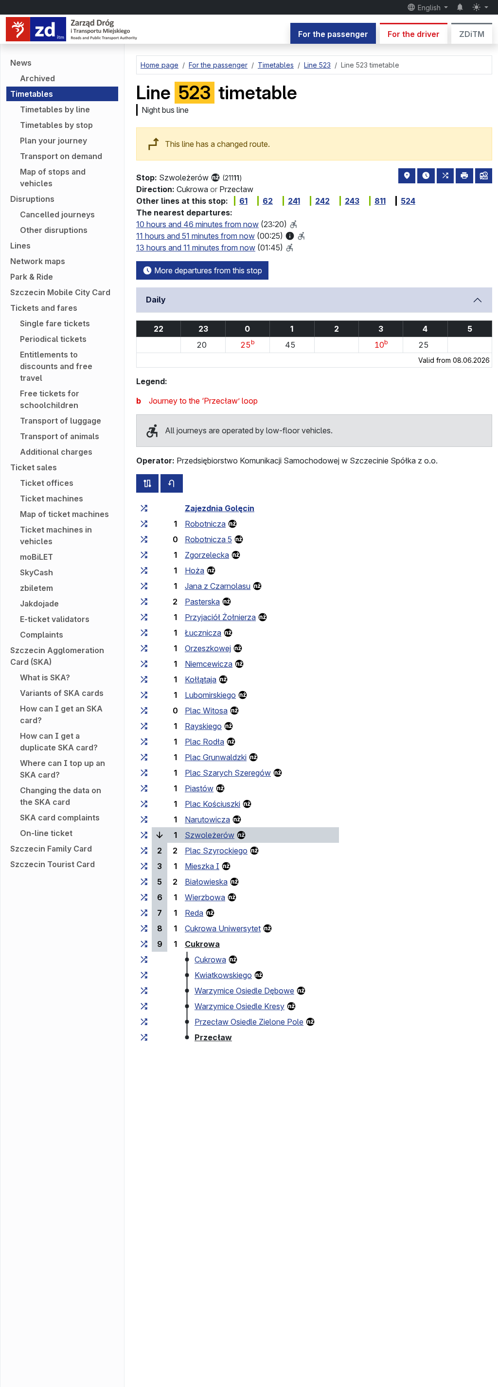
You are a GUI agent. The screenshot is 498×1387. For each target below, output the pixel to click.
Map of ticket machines (64, 514)
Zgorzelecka (207, 555)
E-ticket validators (54, 619)
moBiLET (36, 557)
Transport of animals (59, 436)
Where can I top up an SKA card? (62, 769)
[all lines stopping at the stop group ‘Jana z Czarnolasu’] (144, 586)
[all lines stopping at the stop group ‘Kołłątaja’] (144, 679)
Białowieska (206, 882)
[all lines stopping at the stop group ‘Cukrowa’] (144, 944)
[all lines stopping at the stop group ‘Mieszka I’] (144, 866)
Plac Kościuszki (212, 804)
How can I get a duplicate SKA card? (59, 741)
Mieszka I (202, 866)
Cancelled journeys (57, 214)
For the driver (414, 34)
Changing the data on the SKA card (60, 796)
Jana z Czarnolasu (217, 586)
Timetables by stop (56, 125)
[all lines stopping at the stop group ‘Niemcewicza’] (144, 664)
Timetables (31, 94)
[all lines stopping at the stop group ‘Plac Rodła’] (144, 742)
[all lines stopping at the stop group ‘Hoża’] (144, 570)
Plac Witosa (206, 710)
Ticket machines (51, 498)
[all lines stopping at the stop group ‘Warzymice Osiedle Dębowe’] (144, 991)
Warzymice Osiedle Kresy (240, 1006)
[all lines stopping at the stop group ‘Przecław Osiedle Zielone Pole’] (144, 1022)
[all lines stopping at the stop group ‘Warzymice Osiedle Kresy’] (144, 1006)
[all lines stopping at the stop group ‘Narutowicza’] (144, 819)
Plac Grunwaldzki (216, 757)
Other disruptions (54, 230)
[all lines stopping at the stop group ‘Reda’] (144, 913)
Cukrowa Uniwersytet (223, 928)
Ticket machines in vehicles (56, 535)
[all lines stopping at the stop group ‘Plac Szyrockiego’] (144, 850)
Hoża (194, 570)
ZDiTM (471, 34)
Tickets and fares (43, 308)
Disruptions (32, 199)
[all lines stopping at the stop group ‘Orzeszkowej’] (144, 648)
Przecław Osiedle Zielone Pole (249, 1022)
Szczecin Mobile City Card (60, 292)
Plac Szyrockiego (216, 850)
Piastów (199, 788)
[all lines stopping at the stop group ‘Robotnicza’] (144, 524)
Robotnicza (205, 524)
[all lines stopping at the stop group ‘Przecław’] (144, 1037)
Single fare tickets (55, 323)
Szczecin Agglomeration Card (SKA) (57, 656)
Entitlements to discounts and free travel (56, 366)
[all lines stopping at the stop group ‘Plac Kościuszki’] (144, 804)
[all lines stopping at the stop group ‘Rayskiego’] (144, 726)
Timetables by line (55, 109)
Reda (194, 913)
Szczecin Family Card (51, 849)
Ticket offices (46, 483)
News (21, 63)
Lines (20, 245)
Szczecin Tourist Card (52, 864)
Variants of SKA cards (62, 693)
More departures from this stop (207, 270)
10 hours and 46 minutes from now (197, 224)
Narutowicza (207, 819)
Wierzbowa (205, 897)
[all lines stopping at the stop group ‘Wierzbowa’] (144, 897)
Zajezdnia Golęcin (219, 508)
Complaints (41, 635)
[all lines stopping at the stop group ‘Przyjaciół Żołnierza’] (144, 617)
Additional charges (56, 452)
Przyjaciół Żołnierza (220, 617)
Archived (37, 78)
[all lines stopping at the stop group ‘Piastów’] (144, 788)
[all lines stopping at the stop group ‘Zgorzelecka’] (144, 555)
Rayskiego (203, 726)
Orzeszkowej (208, 648)
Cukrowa (202, 944)
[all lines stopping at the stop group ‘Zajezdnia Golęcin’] (144, 508)
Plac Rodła (204, 742)
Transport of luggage (60, 421)
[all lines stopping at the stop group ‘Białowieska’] (144, 882)
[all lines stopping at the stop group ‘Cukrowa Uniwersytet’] (144, 928)
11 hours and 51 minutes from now (195, 236)
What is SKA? (45, 677)
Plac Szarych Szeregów (228, 773)
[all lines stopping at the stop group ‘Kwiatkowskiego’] (144, 975)
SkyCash (36, 572)
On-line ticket (46, 833)
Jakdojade (39, 603)
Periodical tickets (53, 339)
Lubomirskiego (210, 695)
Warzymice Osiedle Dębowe (244, 991)
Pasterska (202, 601)
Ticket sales (33, 467)
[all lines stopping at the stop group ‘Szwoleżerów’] (144, 835)
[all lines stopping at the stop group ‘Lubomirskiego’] (144, 695)
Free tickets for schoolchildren (49, 399)
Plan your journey (53, 140)
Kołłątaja (200, 679)
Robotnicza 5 (208, 539)
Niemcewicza (208, 664)
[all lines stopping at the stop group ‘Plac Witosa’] (144, 710)
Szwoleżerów (209, 835)
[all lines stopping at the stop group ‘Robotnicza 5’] (144, 539)
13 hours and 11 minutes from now (195, 247)
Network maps (37, 261)
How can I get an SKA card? (61, 714)
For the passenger (333, 34)
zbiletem (36, 588)
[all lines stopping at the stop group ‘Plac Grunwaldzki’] (144, 757)
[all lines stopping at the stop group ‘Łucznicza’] (144, 633)
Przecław (213, 1037)
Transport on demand (61, 156)
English (429, 7)
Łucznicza (203, 633)
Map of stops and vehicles (53, 177)
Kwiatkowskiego (223, 975)
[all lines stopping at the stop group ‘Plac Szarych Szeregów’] (144, 773)
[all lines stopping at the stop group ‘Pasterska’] (144, 601)
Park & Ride (31, 277)
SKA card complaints (60, 817)
